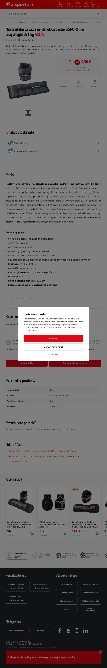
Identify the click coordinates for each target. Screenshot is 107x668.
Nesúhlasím (53, 354)
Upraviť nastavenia (53, 347)
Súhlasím (53, 338)
